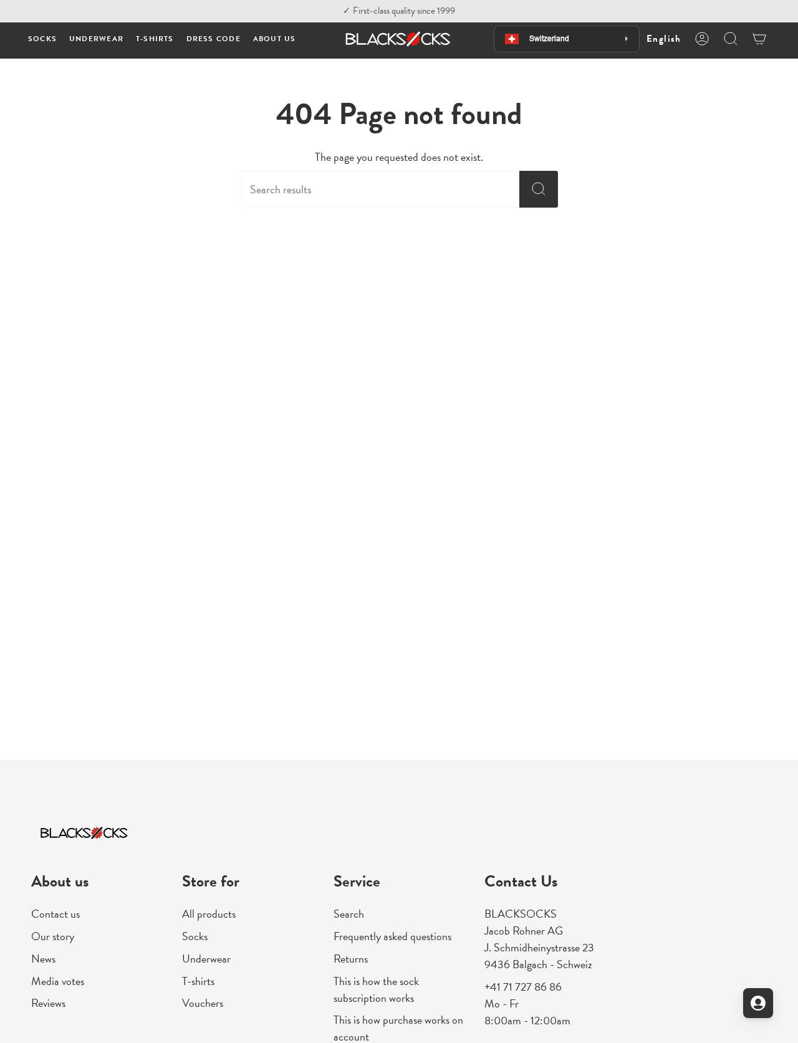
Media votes (57, 981)
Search (349, 913)
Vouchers (202, 1002)
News (43, 958)
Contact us (55, 913)
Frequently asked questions (392, 936)
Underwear (206, 958)
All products (209, 913)
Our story (52, 936)
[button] (42, 38)
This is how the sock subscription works (376, 989)
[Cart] (759, 38)
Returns (351, 958)
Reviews (48, 1002)
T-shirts (198, 981)
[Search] (538, 189)
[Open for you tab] (758, 1003)
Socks (195, 936)
